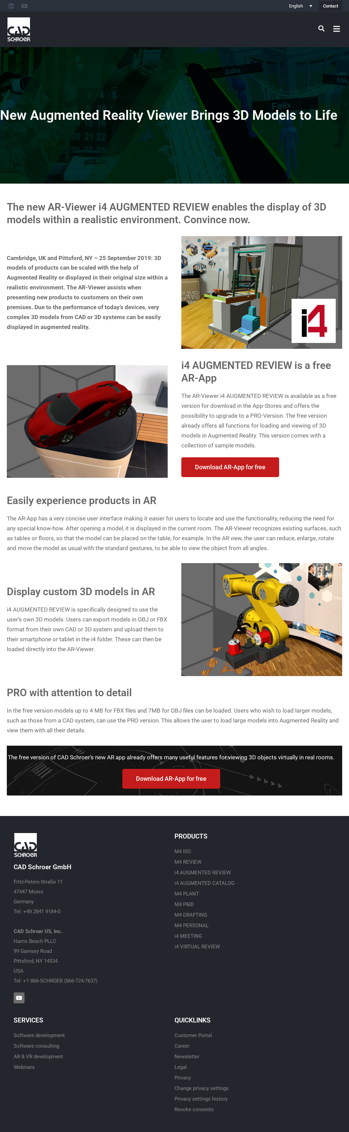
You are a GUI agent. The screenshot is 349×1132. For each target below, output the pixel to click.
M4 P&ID (184, 904)
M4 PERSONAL (191, 925)
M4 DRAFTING (190, 915)
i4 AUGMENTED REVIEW (202, 873)
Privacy (182, 1078)
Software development (39, 1035)
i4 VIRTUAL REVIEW (197, 947)
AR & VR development (38, 1057)
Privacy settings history (201, 1099)
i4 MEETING (188, 936)
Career (181, 1046)
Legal (180, 1067)
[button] (336, 29)
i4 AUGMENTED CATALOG (204, 883)
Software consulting (36, 1046)
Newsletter (186, 1057)
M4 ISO (182, 851)
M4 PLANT (186, 894)
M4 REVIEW (187, 862)
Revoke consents (194, 1109)
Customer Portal (193, 1035)
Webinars (24, 1067)
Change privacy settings (201, 1088)
